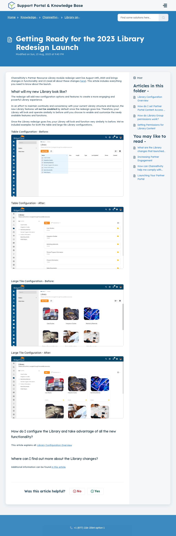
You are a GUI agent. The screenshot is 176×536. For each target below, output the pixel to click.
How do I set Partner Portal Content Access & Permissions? (152, 108)
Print (139, 78)
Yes (97, 491)
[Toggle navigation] (165, 5)
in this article (58, 467)
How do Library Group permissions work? (150, 117)
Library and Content (77, 17)
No (79, 491)
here (82, 81)
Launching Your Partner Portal (151, 177)
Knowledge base (31, 17)
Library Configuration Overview (54, 445)
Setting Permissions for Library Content (151, 126)
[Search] (163, 17)
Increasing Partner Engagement (148, 158)
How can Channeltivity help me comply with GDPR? (150, 168)
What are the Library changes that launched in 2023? (151, 149)
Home (12, 17)
